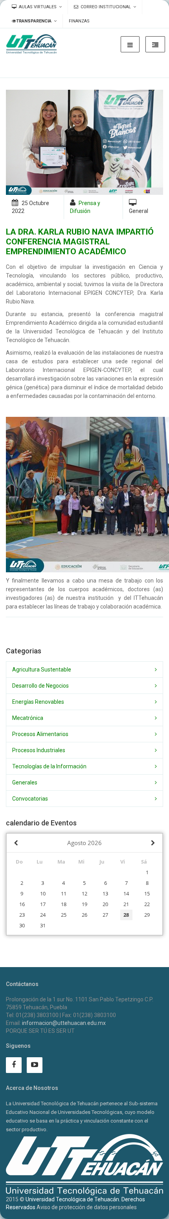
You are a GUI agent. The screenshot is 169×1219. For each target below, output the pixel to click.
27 (105, 914)
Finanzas (79, 21)
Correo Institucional (106, 6)
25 (63, 914)
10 (43, 893)
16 (22, 904)
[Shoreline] (84, 142)
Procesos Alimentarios (40, 734)
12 (84, 893)
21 (126, 904)
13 (105, 893)
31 (43, 925)
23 (22, 914)
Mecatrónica (27, 718)
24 (43, 914)
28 (126, 914)
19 (84, 904)
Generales (24, 782)
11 (63, 893)
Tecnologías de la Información (49, 766)
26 (84, 914)
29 (147, 914)
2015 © (15, 1199)
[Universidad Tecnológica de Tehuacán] (31, 44)
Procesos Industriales (38, 750)
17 (43, 904)
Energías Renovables (38, 702)
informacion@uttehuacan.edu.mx (64, 1023)
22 (147, 904)
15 (147, 893)
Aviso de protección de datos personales (87, 1207)
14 (126, 893)
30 (22, 925)
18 (63, 904)
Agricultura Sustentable (41, 669)
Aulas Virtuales (38, 6)
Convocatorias (30, 798)
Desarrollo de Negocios (40, 686)
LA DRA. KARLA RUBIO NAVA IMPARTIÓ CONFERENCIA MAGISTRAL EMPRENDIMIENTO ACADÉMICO (80, 241)
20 (105, 904)
